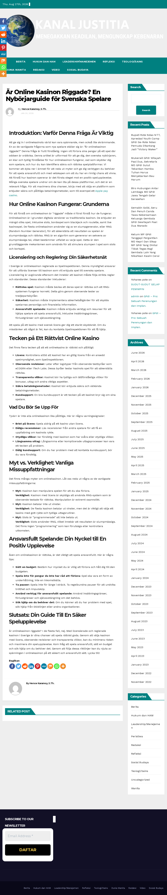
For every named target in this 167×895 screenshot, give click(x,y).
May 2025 (137, 456)
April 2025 (137, 465)
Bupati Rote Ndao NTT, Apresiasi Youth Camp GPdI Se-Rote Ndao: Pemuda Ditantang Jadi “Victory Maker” (145, 142)
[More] (63, 666)
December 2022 (141, 673)
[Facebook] (12, 666)
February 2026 (140, 378)
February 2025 (140, 482)
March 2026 (138, 370)
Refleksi (109, 61)
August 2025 (139, 430)
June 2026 (138, 352)
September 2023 (141, 612)
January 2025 (140, 491)
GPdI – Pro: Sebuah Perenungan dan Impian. (144, 301)
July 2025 (137, 439)
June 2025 (138, 448)
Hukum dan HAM (44, 61)
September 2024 (142, 526)
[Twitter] (18, 666)
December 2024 (141, 500)
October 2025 (139, 413)
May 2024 (137, 560)
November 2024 (141, 508)
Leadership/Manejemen (79, 61)
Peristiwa (137, 736)
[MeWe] (44, 666)
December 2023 (141, 586)
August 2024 (139, 534)
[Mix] (50, 666)
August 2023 (139, 621)
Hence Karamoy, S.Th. (34, 109)
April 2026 (137, 361)
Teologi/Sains (132, 61)
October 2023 (139, 603)
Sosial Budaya (78, 69)
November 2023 (141, 595)
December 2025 (141, 396)
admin (135, 296)
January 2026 (140, 387)
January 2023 (140, 664)
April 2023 (137, 655)
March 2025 (138, 474)
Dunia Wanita (16, 69)
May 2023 (137, 647)
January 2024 (140, 578)
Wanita (135, 788)
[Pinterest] (37, 666)
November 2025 (141, 404)
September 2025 (141, 422)
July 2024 (137, 543)
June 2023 (138, 638)
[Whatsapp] (57, 666)
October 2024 (139, 517)
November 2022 (141, 681)
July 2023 (137, 629)
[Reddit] (25, 666)
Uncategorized (140, 779)
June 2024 (138, 552)
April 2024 (137, 569)
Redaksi (39, 69)
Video (56, 69)
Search (135, 87)
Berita (21, 61)
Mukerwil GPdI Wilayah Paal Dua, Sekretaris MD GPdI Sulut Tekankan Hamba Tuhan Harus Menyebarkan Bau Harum (146, 168)
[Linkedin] (31, 666)
